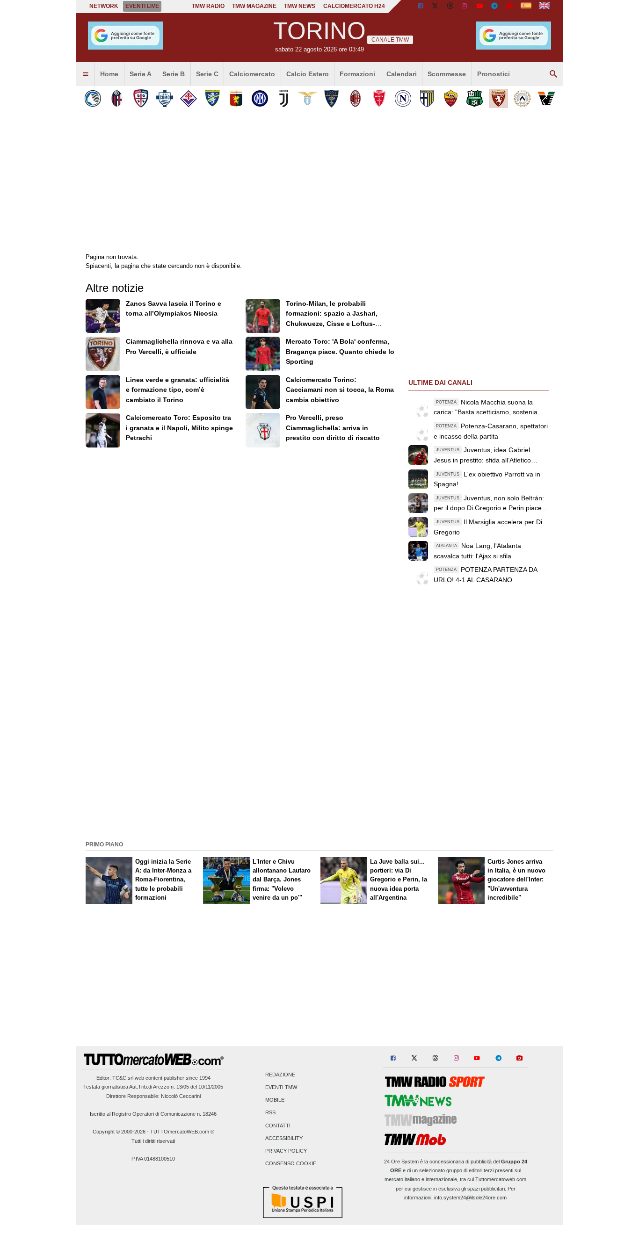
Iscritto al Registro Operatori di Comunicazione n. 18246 (153, 1114)
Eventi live (142, 6)
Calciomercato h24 (354, 6)
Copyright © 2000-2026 (119, 1131)
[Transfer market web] (544, 6)
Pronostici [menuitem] (493, 74)
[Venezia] (546, 98)
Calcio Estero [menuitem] (307, 74)
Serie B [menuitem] (173, 74)
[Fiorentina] (188, 98)
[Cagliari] (140, 98)
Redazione (280, 1074)
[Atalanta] (92, 98)
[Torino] (498, 98)
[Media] (509, 6)
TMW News (299, 6)
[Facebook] (420, 6)
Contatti (277, 1125)
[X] (435, 6)
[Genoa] (236, 98)
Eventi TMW (281, 1087)
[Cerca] (553, 74)
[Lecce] (331, 98)
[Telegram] (494, 6)
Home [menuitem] (109, 74)
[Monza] (379, 98)
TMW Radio (208, 6)
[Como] (164, 98)
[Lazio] (307, 98)
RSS (270, 1113)
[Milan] (355, 98)
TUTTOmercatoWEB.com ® (182, 1131)
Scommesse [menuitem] (447, 74)
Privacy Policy (286, 1151)
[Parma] (426, 98)
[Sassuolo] (474, 98)
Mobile (274, 1100)
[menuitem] (86, 74)
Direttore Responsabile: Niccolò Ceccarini (153, 1096)
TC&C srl (122, 1078)
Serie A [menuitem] (141, 74)
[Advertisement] (319, 772)
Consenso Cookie (290, 1164)
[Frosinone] (212, 98)
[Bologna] (116, 98)
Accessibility (284, 1138)
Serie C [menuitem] (207, 74)
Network (103, 6)
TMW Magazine (254, 6)
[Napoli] (403, 98)
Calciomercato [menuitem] (252, 74)
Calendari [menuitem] (401, 74)
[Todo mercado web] (526, 6)
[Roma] (450, 98)
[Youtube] (479, 6)
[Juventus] (283, 98)
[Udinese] (522, 98)
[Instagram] (465, 6)
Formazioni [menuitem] (357, 74)
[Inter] (259, 98)
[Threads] (450, 6)
